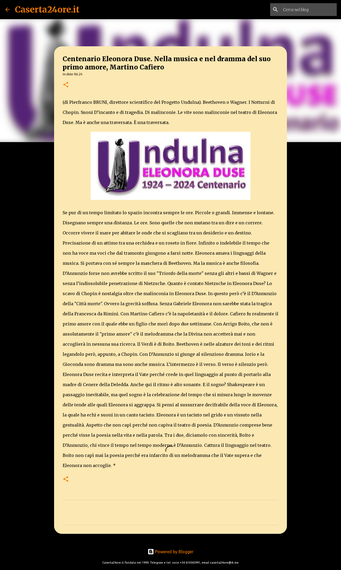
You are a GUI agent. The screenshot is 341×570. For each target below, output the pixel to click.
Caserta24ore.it (47, 9)
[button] (66, 85)
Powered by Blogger (173, 551)
